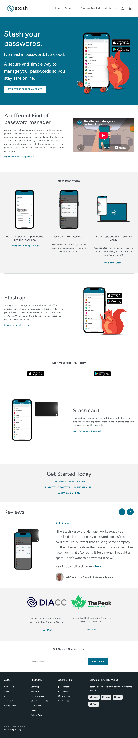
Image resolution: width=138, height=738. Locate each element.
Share (107, 697)
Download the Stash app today (19, 156)
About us (8, 691)
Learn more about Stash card (87, 431)
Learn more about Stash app (17, 325)
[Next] (130, 511)
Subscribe (98, 661)
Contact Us (9, 687)
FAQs (33, 710)
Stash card (35, 691)
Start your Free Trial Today (25, 89)
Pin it (119, 697)
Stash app (35, 687)
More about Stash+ (113, 262)
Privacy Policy (10, 705)
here (98, 566)
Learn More (46, 630)
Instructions (36, 705)
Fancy (95, 704)
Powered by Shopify (12, 729)
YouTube (65, 701)
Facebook (66, 687)
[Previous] (122, 511)
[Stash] (17, 8)
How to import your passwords (24, 245)
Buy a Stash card (38, 696)
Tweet (95, 697)
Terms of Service (11, 701)
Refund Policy (37, 715)
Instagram (66, 696)
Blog (6, 696)
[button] (70, 8)
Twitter (65, 691)
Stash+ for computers (40, 701)
